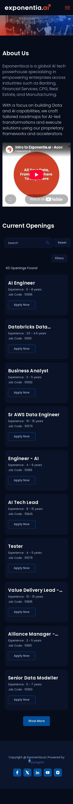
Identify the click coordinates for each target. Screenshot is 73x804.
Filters (59, 258)
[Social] (17, 772)
